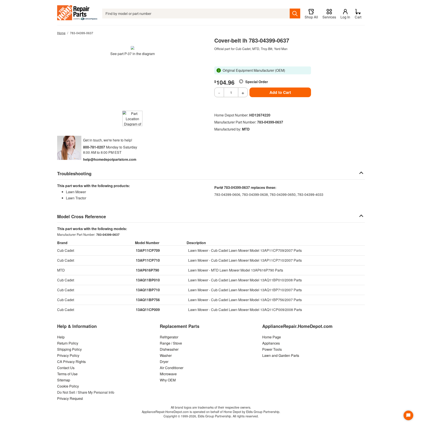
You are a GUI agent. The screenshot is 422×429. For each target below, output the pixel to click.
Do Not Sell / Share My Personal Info (85, 392)
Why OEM (168, 380)
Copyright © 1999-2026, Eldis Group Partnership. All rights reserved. (211, 416)
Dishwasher (169, 349)
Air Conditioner (171, 367)
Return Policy (67, 343)
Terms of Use (67, 373)
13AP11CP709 (148, 250)
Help (61, 337)
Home (61, 33)
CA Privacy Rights (71, 361)
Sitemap (63, 380)
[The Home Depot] (77, 13)
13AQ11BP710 (148, 289)
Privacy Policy (68, 355)
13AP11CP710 (148, 260)
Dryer (164, 361)
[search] (295, 13)
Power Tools (272, 349)
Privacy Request (70, 398)
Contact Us (66, 367)
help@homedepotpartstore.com (109, 159)
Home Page (271, 337)
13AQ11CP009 (148, 309)
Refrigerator (169, 337)
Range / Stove (171, 343)
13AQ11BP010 (148, 279)
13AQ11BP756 (148, 299)
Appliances (271, 343)
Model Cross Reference (81, 216)
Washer (166, 355)
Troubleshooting (74, 173)
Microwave (168, 373)
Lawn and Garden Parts (280, 355)
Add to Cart (280, 92)
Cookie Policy (68, 386)
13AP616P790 (147, 270)
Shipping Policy (69, 349)
